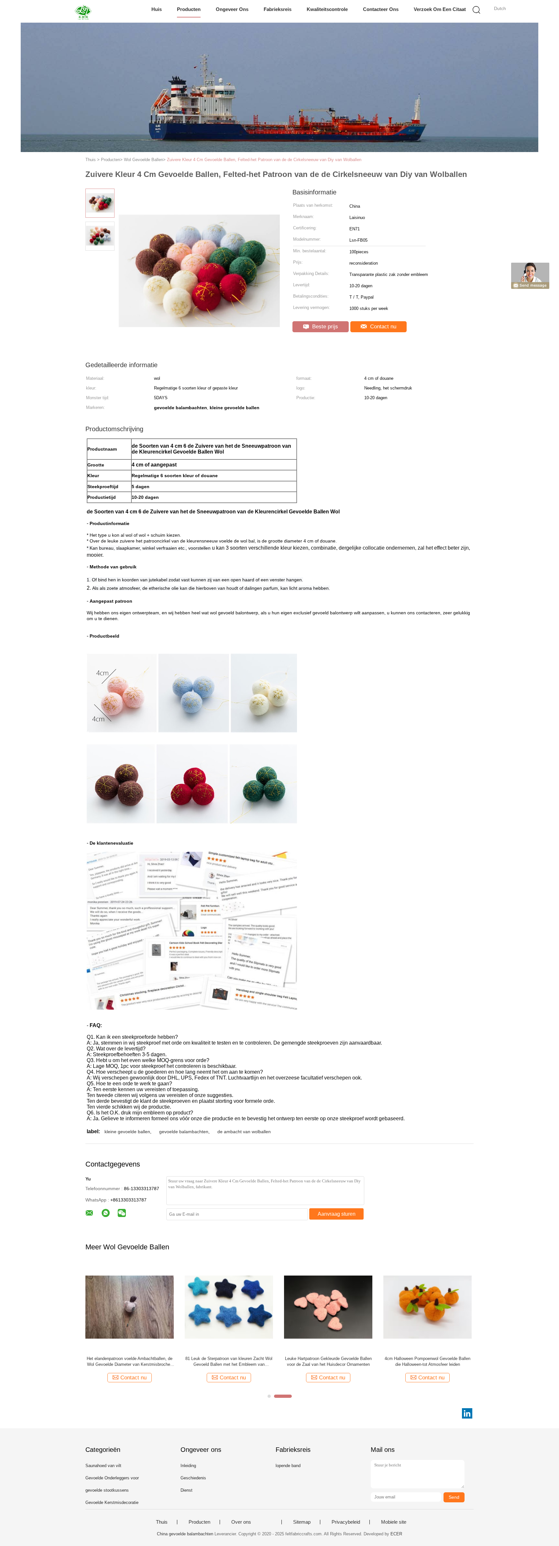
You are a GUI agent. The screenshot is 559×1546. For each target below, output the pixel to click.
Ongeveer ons (232, 9)
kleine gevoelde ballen (127, 1131)
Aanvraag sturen (337, 1214)
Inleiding (188, 1465)
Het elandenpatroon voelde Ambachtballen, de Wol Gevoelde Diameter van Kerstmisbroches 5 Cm (129, 1361)
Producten (189, 9)
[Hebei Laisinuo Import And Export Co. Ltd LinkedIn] (467, 1413)
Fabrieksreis (277, 9)
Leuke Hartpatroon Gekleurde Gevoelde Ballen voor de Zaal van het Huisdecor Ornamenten (328, 1361)
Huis (156, 9)
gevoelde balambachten (183, 1131)
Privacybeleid (346, 1522)
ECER (396, 1533)
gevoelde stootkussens (107, 1490)
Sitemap (302, 1522)
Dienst (186, 1490)
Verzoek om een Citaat (440, 9)
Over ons (241, 1522)
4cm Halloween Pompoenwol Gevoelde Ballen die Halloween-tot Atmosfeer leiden (427, 1361)
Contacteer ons (381, 9)
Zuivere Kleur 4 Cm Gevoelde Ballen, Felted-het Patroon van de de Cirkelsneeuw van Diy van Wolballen (264, 159)
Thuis (162, 1522)
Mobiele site (393, 1522)
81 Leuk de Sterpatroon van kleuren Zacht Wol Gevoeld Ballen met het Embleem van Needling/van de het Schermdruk (228, 1361)
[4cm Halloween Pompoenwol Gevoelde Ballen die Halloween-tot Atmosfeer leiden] (427, 1307)
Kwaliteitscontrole (327, 9)
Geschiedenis (193, 1477)
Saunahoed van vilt (103, 1465)
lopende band (288, 1465)
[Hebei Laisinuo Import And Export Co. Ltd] (84, 11)
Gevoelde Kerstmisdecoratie (111, 1502)
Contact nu (382, 326)
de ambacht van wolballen (244, 1131)
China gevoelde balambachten (185, 1533)
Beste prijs (324, 326)
